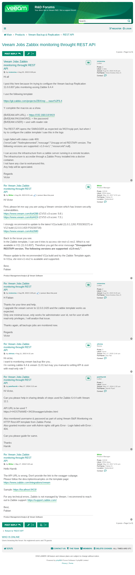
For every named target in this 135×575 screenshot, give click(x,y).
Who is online (11, 537)
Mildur (99, 186)
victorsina (101, 61)
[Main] (19, 7)
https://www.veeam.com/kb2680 (21, 231)
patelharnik (101, 377)
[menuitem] (126, 29)
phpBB (58, 560)
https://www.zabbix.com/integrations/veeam (27, 482)
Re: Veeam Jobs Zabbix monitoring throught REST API (17, 188)
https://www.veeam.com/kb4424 (21, 217)
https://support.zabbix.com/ (42, 500)
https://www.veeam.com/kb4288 (21, 213)
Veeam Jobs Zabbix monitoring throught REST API (48, 44)
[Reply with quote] (88, 62)
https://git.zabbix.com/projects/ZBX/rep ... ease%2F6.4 (33, 101)
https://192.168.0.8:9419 (42, 114)
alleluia (100, 344)
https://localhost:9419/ (25, 489)
